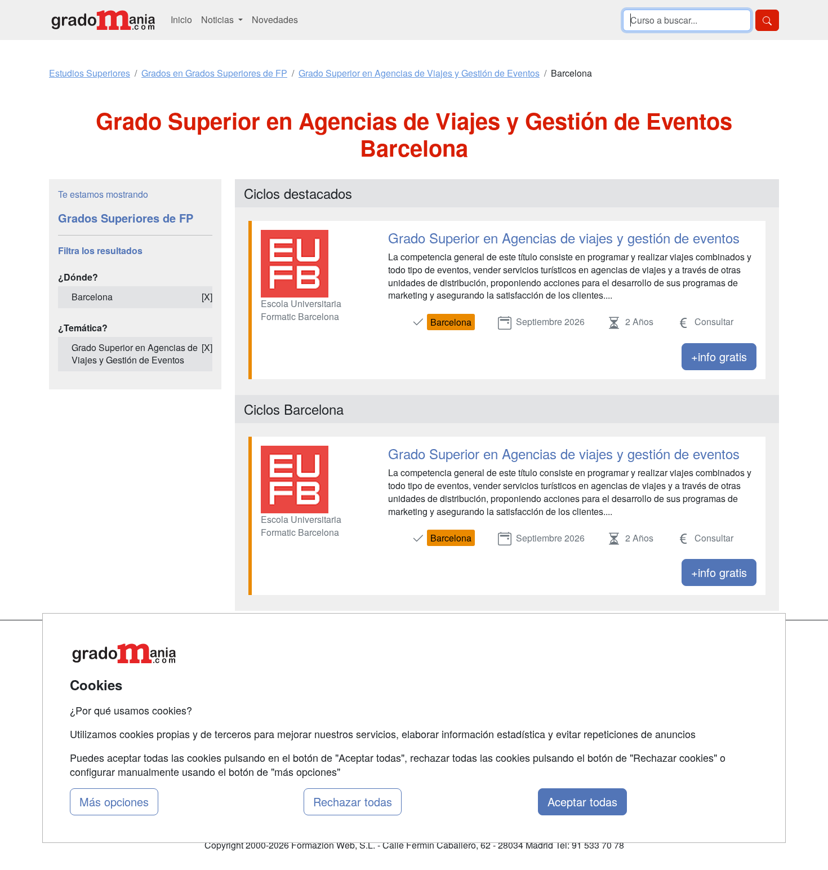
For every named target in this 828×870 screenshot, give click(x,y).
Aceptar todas (582, 801)
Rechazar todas (352, 801)
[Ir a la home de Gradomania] (103, 20)
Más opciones (114, 801)
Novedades (275, 19)
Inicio (181, 19)
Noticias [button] (218, 19)
